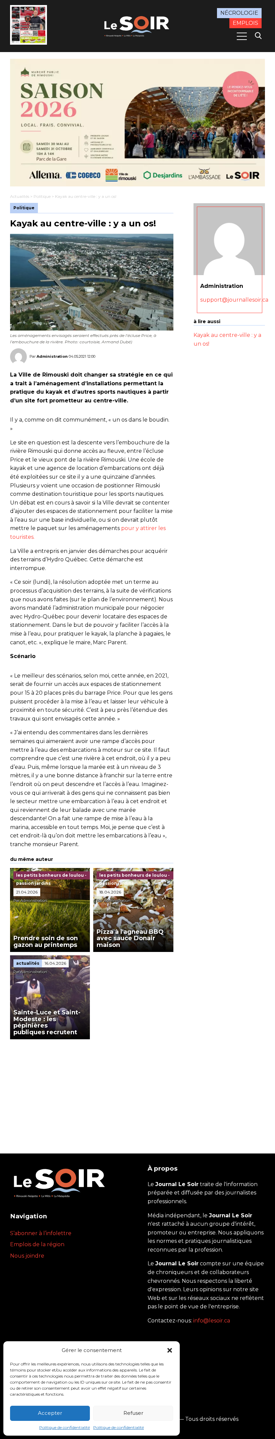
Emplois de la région (37, 1244)
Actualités (19, 196)
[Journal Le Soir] (137, 25)
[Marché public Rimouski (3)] (137, 122)
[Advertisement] (91, 1090)
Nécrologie (239, 13)
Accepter (50, 1413)
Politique (42, 196)
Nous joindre (27, 1256)
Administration (52, 356)
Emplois (245, 23)
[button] (169, 1350)
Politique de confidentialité (64, 1427)
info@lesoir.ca (211, 1320)
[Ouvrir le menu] (242, 36)
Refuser (133, 1413)
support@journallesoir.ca (234, 300)
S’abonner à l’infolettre (40, 1233)
